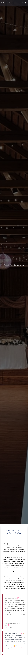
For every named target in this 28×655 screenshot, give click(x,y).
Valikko (25, 2)
